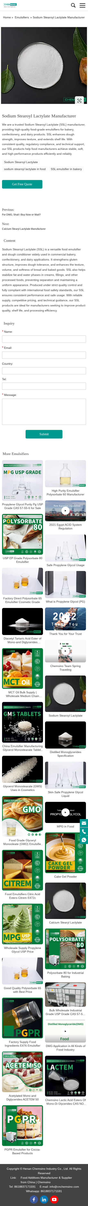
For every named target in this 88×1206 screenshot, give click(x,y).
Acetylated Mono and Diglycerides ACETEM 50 (22, 1097)
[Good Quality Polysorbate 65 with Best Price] (22, 970)
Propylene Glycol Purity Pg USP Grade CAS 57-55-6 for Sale (22, 506)
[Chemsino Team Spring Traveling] (65, 651)
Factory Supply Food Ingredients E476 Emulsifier (22, 1043)
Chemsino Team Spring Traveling (65, 667)
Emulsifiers (22, 17)
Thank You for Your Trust (65, 633)
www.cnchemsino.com (27, 100)
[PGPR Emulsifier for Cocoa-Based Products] (22, 1125)
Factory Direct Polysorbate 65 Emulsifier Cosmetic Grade (22, 600)
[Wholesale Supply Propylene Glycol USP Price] (22, 923)
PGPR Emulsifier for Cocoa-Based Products (23, 1151)
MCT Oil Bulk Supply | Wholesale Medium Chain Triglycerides (22, 694)
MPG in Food (65, 826)
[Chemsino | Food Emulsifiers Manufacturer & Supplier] (21, 5)
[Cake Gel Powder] (65, 852)
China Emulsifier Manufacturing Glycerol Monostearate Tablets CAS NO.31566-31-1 (22, 748)
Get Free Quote (22, 184)
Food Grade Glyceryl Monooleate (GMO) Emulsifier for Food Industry (22, 842)
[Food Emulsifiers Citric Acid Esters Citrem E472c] (22, 870)
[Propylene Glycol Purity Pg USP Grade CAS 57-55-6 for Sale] (22, 480)
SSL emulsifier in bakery (66, 169)
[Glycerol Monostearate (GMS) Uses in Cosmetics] (22, 769)
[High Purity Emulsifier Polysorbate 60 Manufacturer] (65, 473)
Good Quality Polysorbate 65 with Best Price (22, 989)
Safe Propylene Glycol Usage (66, 565)
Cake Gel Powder (65, 876)
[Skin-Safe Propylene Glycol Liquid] (65, 775)
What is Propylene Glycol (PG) (65, 601)
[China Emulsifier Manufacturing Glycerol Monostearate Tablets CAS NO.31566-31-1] (22, 722)
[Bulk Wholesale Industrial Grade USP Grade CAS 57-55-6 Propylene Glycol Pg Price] (65, 994)
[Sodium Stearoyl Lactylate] (65, 693)
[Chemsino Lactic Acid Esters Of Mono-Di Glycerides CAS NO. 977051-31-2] (65, 1076)
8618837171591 (25, 1186)
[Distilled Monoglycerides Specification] (65, 735)
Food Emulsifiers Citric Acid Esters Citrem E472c (22, 895)
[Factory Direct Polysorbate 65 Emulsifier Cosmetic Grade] (22, 581)
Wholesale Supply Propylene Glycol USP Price (22, 949)
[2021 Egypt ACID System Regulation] (65, 510)
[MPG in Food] (65, 812)
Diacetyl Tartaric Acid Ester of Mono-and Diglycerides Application (22, 640)
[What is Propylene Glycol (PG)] (65, 584)
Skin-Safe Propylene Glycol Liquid (65, 794)
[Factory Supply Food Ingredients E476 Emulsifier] (22, 1017)
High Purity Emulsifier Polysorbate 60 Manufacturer (65, 492)
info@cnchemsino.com (64, 1186)
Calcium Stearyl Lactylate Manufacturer (24, 229)
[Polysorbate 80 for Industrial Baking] (65, 948)
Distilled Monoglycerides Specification (65, 753)
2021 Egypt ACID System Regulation (65, 526)
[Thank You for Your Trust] (65, 619)
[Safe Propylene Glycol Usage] (65, 547)
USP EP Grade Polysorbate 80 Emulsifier (22, 560)
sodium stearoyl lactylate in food (25, 169)
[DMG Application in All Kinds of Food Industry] (65, 1031)
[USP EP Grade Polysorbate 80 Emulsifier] (22, 534)
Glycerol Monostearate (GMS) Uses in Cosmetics (22, 788)
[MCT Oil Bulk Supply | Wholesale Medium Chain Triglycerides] (22, 668)
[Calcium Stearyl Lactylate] (65, 900)
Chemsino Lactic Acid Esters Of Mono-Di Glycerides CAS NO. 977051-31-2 (65, 1101)
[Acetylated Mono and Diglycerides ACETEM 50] (22, 1071)
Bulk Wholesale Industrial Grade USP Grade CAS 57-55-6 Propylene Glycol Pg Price (65, 1012)
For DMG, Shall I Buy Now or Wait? (21, 214)
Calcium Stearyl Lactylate (65, 922)
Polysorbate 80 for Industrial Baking (65, 974)
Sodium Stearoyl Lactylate (21, 162)
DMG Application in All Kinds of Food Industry (65, 1047)
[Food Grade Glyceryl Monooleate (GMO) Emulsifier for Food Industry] (22, 816)
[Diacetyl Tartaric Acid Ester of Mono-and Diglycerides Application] (22, 621)
